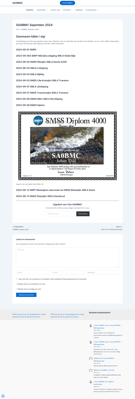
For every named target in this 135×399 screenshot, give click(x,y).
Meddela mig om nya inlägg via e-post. (29, 289)
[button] (46, 10)
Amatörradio (41, 10)
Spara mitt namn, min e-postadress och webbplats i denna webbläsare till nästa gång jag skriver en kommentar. (53, 279)
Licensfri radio (55, 10)
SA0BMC (17, 2)
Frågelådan (79, 10)
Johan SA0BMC (99, 325)
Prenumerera (83, 214)
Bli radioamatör (91, 10)
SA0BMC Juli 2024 (107, 370)
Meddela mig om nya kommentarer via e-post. (32, 284)
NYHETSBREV (67, 3)
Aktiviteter (66, 10)
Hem (17, 29)
